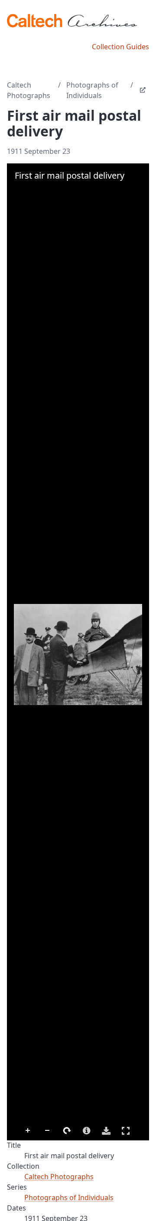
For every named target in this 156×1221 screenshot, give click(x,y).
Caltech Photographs (28, 90)
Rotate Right (67, 1131)
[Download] (106, 1131)
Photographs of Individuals (92, 90)
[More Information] (86, 1131)
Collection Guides (120, 46)
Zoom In (28, 1131)
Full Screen (125, 1131)
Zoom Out (47, 1131)
